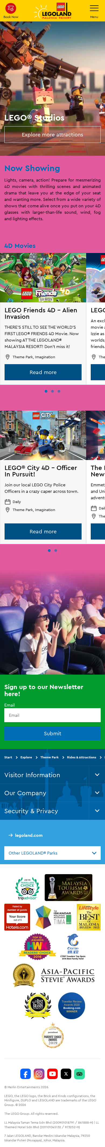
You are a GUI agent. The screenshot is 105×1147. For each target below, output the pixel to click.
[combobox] (52, 853)
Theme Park (49, 757)
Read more (43, 372)
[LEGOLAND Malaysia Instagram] (39, 1074)
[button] (46, 391)
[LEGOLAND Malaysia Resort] (25, 1074)
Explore (26, 757)
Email (9, 705)
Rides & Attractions (81, 757)
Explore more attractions (52, 134)
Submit (52, 733)
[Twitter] (66, 1074)
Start (8, 757)
